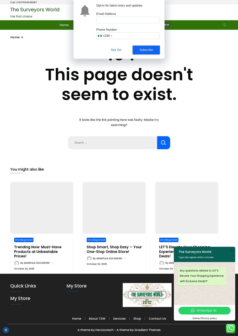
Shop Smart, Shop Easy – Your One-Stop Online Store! (114, 249)
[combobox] (105, 36)
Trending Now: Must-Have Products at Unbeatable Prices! (37, 252)
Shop (137, 318)
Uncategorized (24, 239)
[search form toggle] (224, 25)
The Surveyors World (35, 9)
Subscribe (146, 49)
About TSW (97, 318)
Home (64, 25)
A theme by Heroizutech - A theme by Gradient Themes (119, 330)
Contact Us (157, 318)
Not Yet (116, 49)
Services (119, 318)
